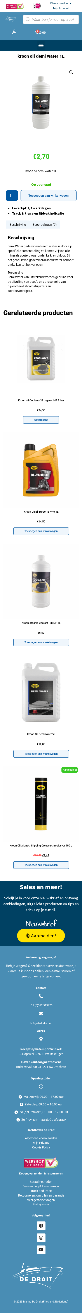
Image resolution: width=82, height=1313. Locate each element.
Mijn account (61, 8)
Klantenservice (59, 3)
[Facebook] (41, 1225)
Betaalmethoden (41, 1181)
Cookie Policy (41, 1147)
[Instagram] (41, 1237)
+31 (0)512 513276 (41, 1005)
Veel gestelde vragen (41, 1200)
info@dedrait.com (41, 1023)
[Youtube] (41, 1249)
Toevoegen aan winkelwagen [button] (41, 531)
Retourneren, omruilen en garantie (41, 1195)
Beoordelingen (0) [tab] (45, 224)
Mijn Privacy (41, 1143)
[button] (41, 45)
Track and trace (41, 1191)
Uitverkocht (41, 419)
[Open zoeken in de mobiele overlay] (51, 19)
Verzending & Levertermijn (41, 1186)
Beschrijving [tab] (18, 224)
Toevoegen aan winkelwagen (48, 195)
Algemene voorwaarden (41, 1138)
